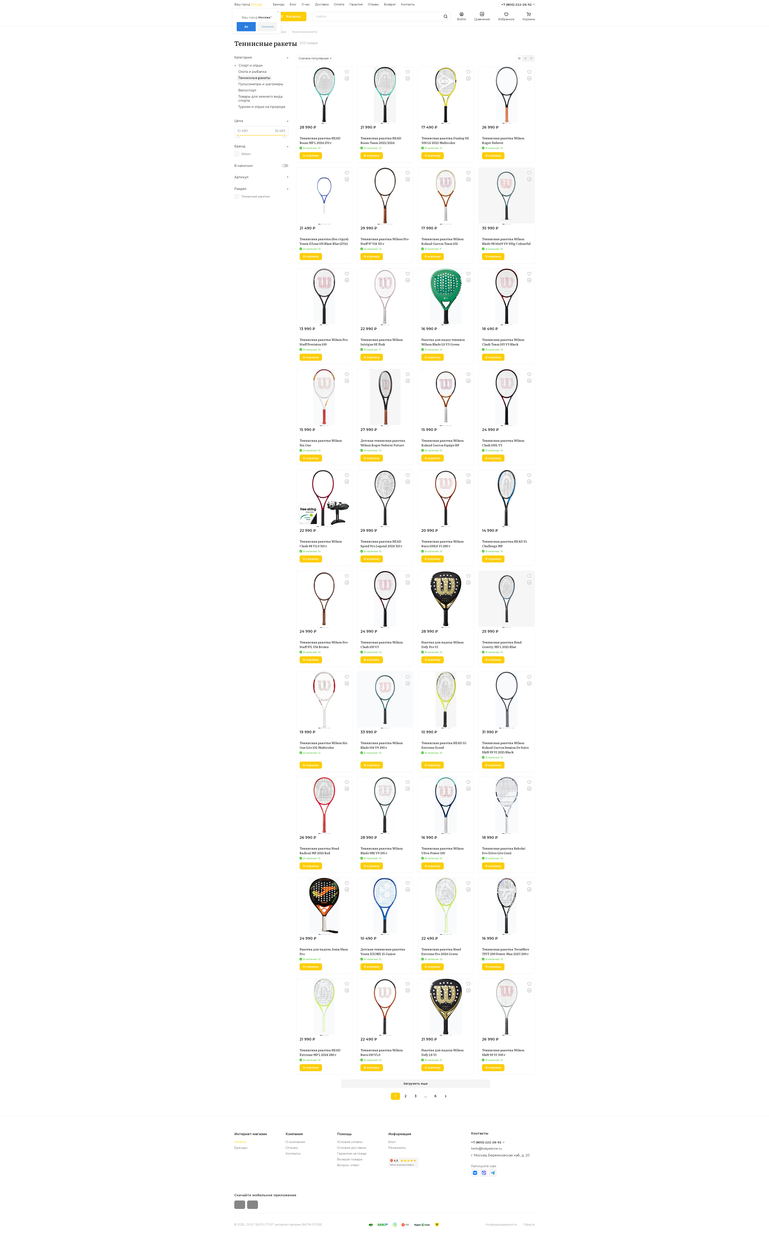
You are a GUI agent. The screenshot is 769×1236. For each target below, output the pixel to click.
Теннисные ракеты (254, 78)
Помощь (344, 1134)
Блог (392, 1142)
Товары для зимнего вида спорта (260, 98)
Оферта (529, 1224)
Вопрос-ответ (348, 1165)
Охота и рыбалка (252, 72)
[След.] (445, 1096)
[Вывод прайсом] (531, 58)
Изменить (268, 26)
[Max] (484, 1173)
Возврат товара (349, 1159)
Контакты (293, 1153)
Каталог (240, 1142)
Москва (256, 4)
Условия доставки (351, 1148)
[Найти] (446, 16)
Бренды (240, 1148)
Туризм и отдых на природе (261, 107)
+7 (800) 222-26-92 (516, 4)
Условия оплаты (349, 1142)
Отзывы (292, 1148)
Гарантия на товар (352, 1153)
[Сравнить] (347, 78)
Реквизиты (397, 1148)
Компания (294, 1134)
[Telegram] (493, 1173)
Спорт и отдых (251, 65)
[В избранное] (347, 72)
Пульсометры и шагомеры (260, 84)
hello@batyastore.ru (486, 1148)
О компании (295, 1142)
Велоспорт (247, 90)
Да (246, 26)
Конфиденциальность (501, 1224)
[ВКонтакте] (475, 1173)
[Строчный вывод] (525, 58)
